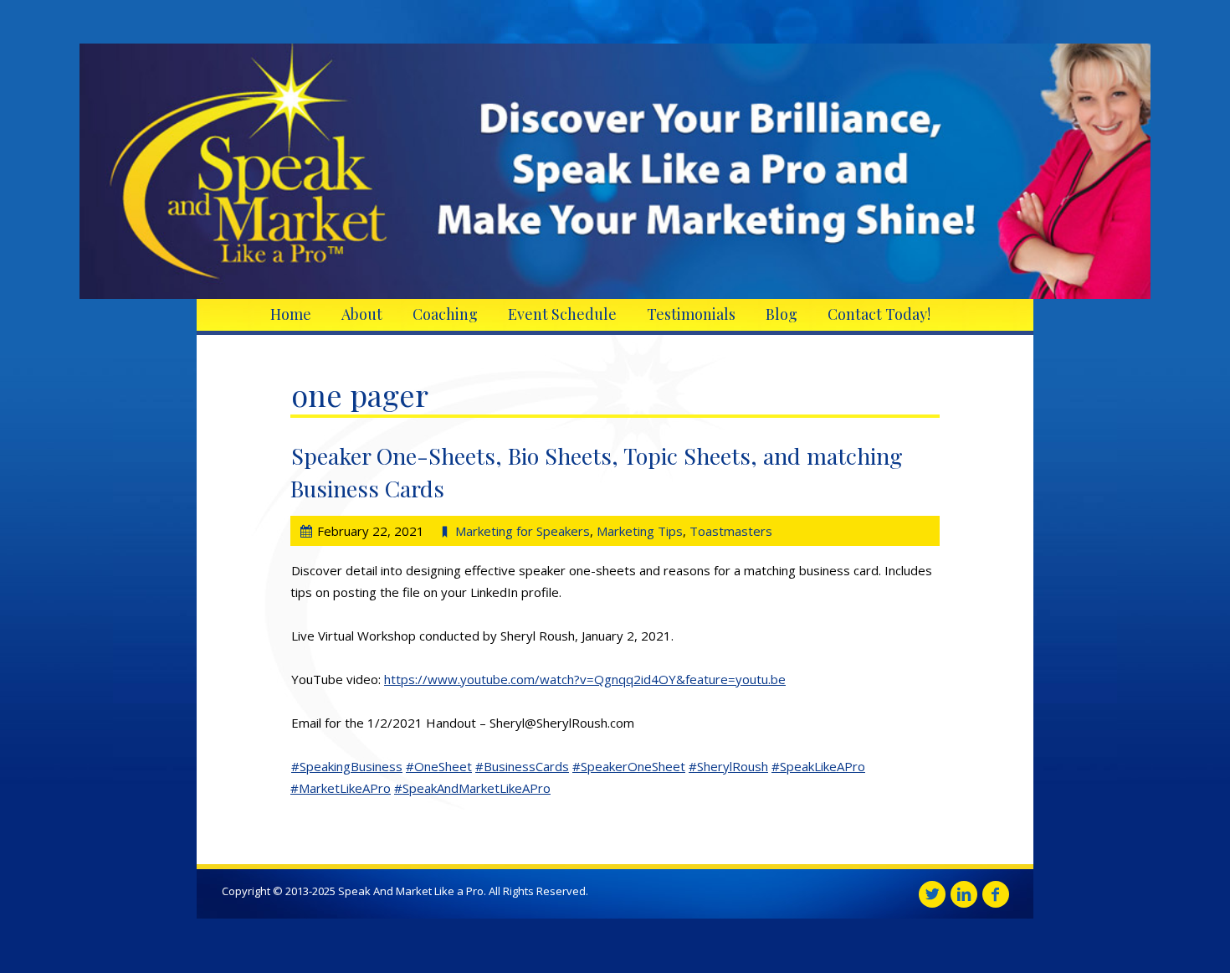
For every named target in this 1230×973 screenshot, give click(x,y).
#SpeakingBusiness (346, 766)
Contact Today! (879, 314)
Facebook (995, 894)
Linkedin (964, 894)
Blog (781, 314)
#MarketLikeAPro (340, 788)
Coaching (445, 314)
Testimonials (691, 314)
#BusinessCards (522, 766)
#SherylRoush (728, 766)
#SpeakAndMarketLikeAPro (472, 788)
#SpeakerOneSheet (628, 766)
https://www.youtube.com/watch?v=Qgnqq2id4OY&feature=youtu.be (585, 679)
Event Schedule (562, 314)
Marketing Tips (640, 531)
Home (290, 314)
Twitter (932, 894)
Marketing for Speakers (522, 531)
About (361, 314)
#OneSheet (439, 766)
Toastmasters (730, 531)
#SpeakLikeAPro (818, 766)
